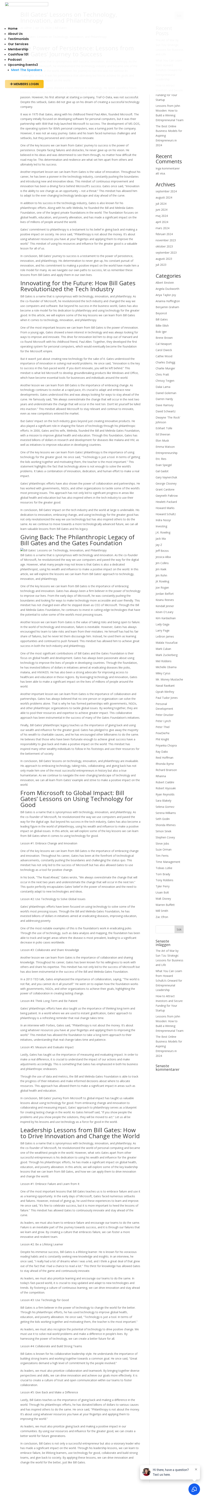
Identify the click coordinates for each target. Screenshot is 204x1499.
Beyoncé (161, 313)
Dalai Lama (163, 387)
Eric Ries (161, 459)
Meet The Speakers (26, 70)
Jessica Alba (163, 557)
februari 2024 (164, 234)
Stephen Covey (165, 837)
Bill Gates (162, 319)
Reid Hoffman (164, 757)
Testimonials (18, 39)
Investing (161, 526)
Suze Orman (164, 849)
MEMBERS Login (24, 84)
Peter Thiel (163, 727)
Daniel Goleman (166, 393)
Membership (18, 49)
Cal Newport (164, 344)
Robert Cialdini (165, 782)
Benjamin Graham (167, 307)
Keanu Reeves (165, 600)
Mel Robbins (164, 661)
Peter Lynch (163, 721)
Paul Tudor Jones (167, 698)
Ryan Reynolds (165, 794)
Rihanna (161, 776)
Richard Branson (166, 770)
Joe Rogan (162, 587)
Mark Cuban (163, 649)
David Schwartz (166, 411)
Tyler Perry (163, 886)
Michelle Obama (166, 667)
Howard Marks (165, 508)
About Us (15, 34)
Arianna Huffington (168, 301)
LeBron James (165, 636)
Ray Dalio (162, 751)
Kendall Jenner (165, 606)
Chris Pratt (162, 374)
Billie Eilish (162, 325)
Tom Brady (163, 874)
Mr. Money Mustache (169, 679)
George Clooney (166, 483)
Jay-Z (159, 545)
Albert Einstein (165, 282)
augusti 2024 (164, 197)
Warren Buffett (165, 905)
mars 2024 (162, 228)
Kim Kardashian (166, 618)
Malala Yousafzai (167, 642)
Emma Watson (165, 447)
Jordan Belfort (165, 594)
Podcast (15, 59)
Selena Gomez (165, 807)
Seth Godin (163, 819)
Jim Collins (162, 563)
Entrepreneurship (167, 453)
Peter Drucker (165, 715)
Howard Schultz (166, 514)
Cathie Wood (164, 356)
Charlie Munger (165, 368)
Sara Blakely (163, 800)
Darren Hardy (164, 399)
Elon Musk (162, 440)
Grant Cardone (165, 489)
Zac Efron (162, 917)
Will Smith (162, 911)
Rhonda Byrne (165, 764)
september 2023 (166, 252)
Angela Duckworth (167, 289)
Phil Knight (162, 739)
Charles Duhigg (165, 362)
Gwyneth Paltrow (167, 495)
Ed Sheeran (163, 434)
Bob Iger (161, 332)
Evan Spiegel (164, 465)
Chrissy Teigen (165, 381)
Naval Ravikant (165, 685)
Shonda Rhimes (166, 825)
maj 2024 (162, 216)
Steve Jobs (162, 843)
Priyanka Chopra (166, 745)
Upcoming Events (23, 65)
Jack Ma (161, 538)
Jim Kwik (161, 569)
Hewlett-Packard (166, 502)
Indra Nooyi (163, 520)
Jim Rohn (161, 575)
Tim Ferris (162, 856)
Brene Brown (164, 338)
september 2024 (166, 191)
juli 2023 (161, 265)
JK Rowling (162, 581)
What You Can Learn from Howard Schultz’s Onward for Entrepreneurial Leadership (169, 980)
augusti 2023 (164, 259)
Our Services (18, 44)
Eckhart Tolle (164, 428)
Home (13, 28)
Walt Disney (163, 898)
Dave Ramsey (165, 405)
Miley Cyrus (163, 673)
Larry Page (163, 630)
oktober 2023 (164, 246)
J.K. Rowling (163, 532)
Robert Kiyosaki (166, 788)
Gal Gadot (162, 471)
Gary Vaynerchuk (166, 477)
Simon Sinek (163, 831)
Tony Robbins (164, 880)
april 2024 (162, 222)
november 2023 (166, 240)
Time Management (168, 862)
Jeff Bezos (162, 551)
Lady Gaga (162, 624)
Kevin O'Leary (164, 612)
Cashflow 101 (18, 54)
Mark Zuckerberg (167, 655)
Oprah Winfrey (165, 692)
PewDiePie (163, 733)
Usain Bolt (162, 892)
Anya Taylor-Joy (166, 295)
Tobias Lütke (164, 868)
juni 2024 (161, 209)
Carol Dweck (164, 350)
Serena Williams (166, 813)
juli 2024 (161, 203)
